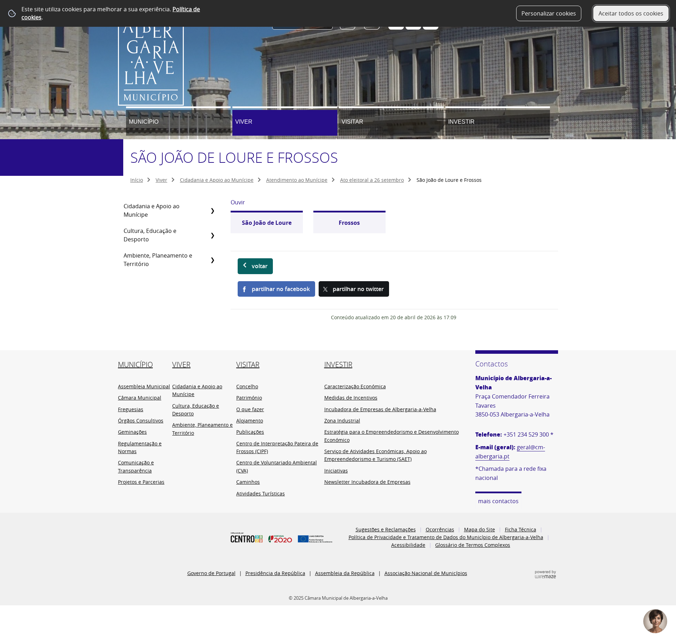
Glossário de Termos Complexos (472, 545)
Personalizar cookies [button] (548, 13)
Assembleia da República (345, 573)
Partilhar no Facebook (281, 289)
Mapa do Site (479, 529)
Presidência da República (275, 573)
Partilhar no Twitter (358, 289)
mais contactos (498, 501)
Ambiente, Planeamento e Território (158, 260)
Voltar (260, 266)
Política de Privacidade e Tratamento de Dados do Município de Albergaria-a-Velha (446, 537)
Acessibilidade (408, 545)
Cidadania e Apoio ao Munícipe (217, 180)
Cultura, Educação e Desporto (150, 235)
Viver (243, 122)
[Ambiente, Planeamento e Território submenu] (212, 259)
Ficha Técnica (520, 529)
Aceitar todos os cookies (631, 13)
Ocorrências (440, 529)
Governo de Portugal (211, 573)
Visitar (352, 122)
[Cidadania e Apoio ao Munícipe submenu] (212, 210)
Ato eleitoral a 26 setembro (372, 180)
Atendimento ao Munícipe (296, 180)
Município (143, 122)
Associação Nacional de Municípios (425, 573)
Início (136, 180)
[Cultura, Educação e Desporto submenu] (212, 235)
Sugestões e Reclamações (386, 529)
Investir (461, 122)
